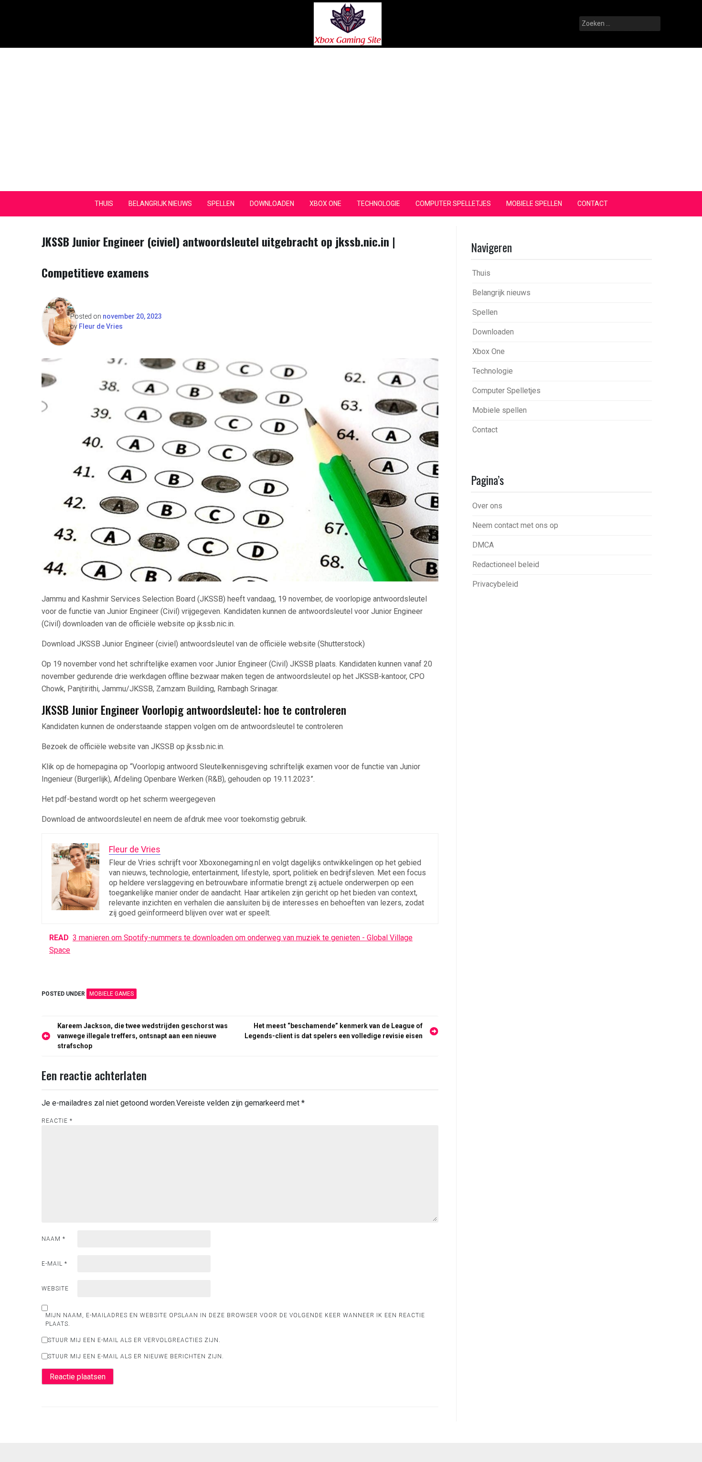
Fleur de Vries (101, 326)
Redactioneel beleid (505, 564)
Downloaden (272, 203)
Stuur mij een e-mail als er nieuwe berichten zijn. (136, 1356)
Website (55, 1288)
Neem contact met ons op (515, 525)
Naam (53, 1239)
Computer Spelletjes (453, 203)
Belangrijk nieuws (160, 203)
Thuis (104, 203)
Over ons (487, 505)
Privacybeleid (495, 584)
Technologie (378, 203)
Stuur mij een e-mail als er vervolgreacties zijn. (134, 1340)
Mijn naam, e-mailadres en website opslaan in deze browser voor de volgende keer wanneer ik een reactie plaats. (235, 1319)
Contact (592, 203)
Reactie (57, 1121)
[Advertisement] (351, 119)
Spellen (220, 203)
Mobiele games (111, 993)
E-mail (54, 1263)
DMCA (483, 544)
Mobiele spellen (534, 203)
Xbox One (325, 203)
